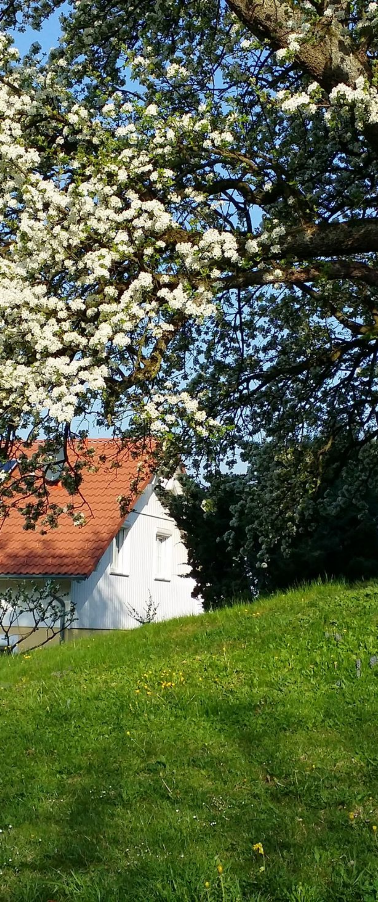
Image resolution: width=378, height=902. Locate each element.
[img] (189, 451)
